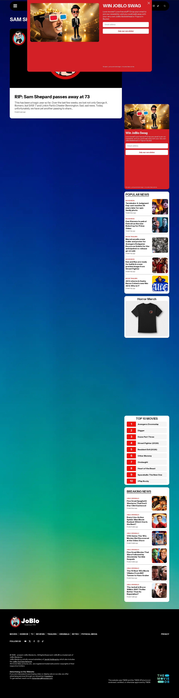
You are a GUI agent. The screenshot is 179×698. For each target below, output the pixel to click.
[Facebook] (34, 641)
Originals (64, 634)
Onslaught (143, 462)
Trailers (52, 634)
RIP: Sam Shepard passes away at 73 (52, 96)
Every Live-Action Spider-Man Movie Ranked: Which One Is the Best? (137, 521)
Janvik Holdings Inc (51, 659)
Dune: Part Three (146, 437)
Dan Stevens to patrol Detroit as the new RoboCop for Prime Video (136, 225)
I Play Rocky (143, 481)
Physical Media (89, 634)
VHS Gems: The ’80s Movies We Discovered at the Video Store (138, 538)
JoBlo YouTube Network (22, 661)
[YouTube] (25, 641)
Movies (13, 634)
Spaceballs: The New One (150, 475)
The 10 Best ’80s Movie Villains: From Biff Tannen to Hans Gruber (138, 573)
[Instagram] (154, 6)
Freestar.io (48, 676)
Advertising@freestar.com (42, 678)
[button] (15, 6)
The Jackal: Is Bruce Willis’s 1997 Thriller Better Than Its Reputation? (136, 590)
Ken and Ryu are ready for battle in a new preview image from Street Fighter (136, 265)
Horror (24, 634)
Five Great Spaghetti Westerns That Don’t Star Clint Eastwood (137, 503)
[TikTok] (158, 6)
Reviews (40, 634)
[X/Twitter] (30, 641)
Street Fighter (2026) (148, 443)
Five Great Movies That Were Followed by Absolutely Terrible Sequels (138, 555)
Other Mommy (145, 456)
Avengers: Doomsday (148, 424)
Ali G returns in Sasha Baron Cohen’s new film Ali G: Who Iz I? (137, 283)
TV (32, 634)
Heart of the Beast (146, 468)
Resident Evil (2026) (147, 449)
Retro (75, 634)
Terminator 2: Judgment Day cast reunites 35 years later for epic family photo (137, 206)
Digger (141, 430)
